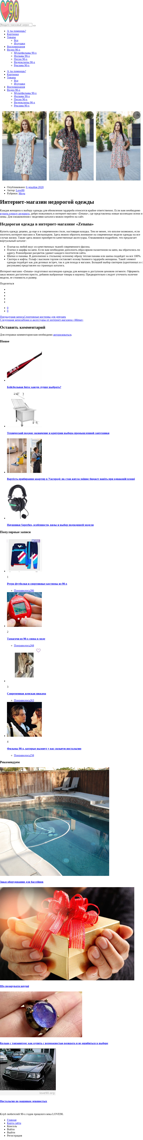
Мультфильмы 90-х (25, 52)
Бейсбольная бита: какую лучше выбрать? (34, 387)
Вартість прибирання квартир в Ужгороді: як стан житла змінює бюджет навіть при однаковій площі (71, 478)
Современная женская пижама (26, 693)
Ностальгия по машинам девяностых (23, 1101)
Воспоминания (16, 46)
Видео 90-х (13, 49)
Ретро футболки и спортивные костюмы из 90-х (37, 583)
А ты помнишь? (16, 31)
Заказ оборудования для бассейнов (21, 881)
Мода (22, 193)
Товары (11, 37)
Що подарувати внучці (14, 986)
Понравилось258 (24, 755)
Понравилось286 (24, 590)
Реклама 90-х (21, 65)
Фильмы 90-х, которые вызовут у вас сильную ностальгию (44, 748)
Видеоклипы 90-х (24, 62)
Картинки (13, 34)
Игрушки (19, 43)
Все (16, 40)
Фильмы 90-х (22, 55)
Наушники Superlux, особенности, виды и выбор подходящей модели (50, 524)
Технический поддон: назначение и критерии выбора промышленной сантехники (58, 433)
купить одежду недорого (14, 213)
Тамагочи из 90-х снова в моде (26, 638)
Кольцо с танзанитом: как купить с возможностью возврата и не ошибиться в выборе (54, 1043)
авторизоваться (62, 334)
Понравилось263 (24, 700)
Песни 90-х (20, 59)
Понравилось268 (24, 645)
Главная (11, 1119)
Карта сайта (14, 1123)
